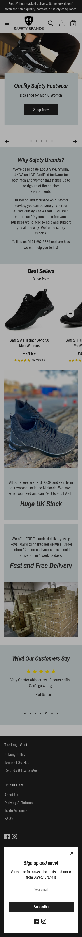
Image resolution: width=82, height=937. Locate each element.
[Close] (72, 853)
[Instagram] (43, 921)
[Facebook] (36, 921)
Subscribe (41, 907)
